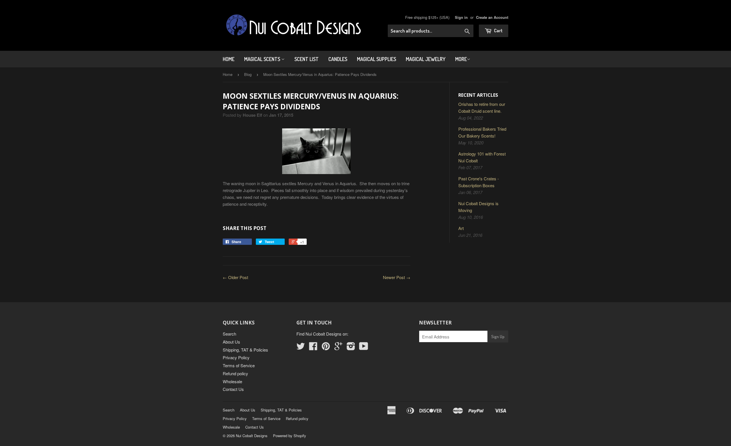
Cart (498, 30)
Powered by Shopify (289, 435)
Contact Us (233, 389)
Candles (337, 59)
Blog (248, 74)
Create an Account (492, 17)
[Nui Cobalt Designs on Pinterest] (326, 348)
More (461, 59)
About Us (231, 342)
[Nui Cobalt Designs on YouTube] (363, 348)
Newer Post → (396, 277)
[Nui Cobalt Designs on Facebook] (313, 348)
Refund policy (235, 373)
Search (229, 334)
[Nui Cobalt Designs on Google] (338, 348)
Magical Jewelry (425, 59)
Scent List (306, 59)
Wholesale (232, 381)
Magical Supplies (376, 59)
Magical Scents (262, 59)
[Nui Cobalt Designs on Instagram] (351, 348)
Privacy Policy (236, 357)
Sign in (461, 17)
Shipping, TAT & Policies (245, 350)
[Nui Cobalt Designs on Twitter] (300, 348)
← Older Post (235, 277)
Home (228, 59)
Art (461, 228)
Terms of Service (239, 365)
